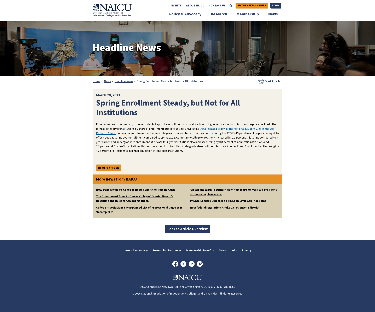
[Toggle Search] (231, 5)
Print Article (272, 81)
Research (219, 14)
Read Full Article (108, 168)
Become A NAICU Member (251, 5)
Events (176, 6)
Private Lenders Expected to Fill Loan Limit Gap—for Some (228, 201)
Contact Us (217, 6)
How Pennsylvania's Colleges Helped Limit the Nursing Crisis (135, 190)
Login (275, 5)
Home (96, 81)
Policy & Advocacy (185, 14)
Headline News (124, 81)
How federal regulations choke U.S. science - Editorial (224, 208)
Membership (248, 14)
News (273, 14)
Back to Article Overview (187, 229)
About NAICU (195, 6)
